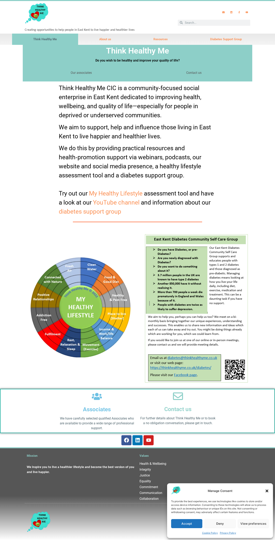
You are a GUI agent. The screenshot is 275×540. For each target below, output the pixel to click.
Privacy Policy (228, 532)
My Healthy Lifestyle (116, 193)
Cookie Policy (210, 532)
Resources (160, 39)
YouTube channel (116, 202)
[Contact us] (178, 396)
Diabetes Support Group (226, 39)
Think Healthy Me (45, 39)
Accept (186, 524)
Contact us (177, 409)
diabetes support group (90, 211)
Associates (97, 409)
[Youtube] (246, 12)
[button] (267, 491)
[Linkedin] (231, 12)
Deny (220, 524)
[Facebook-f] (239, 12)
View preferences (253, 524)
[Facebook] (126, 440)
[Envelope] (223, 12)
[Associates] (97, 396)
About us (105, 39)
